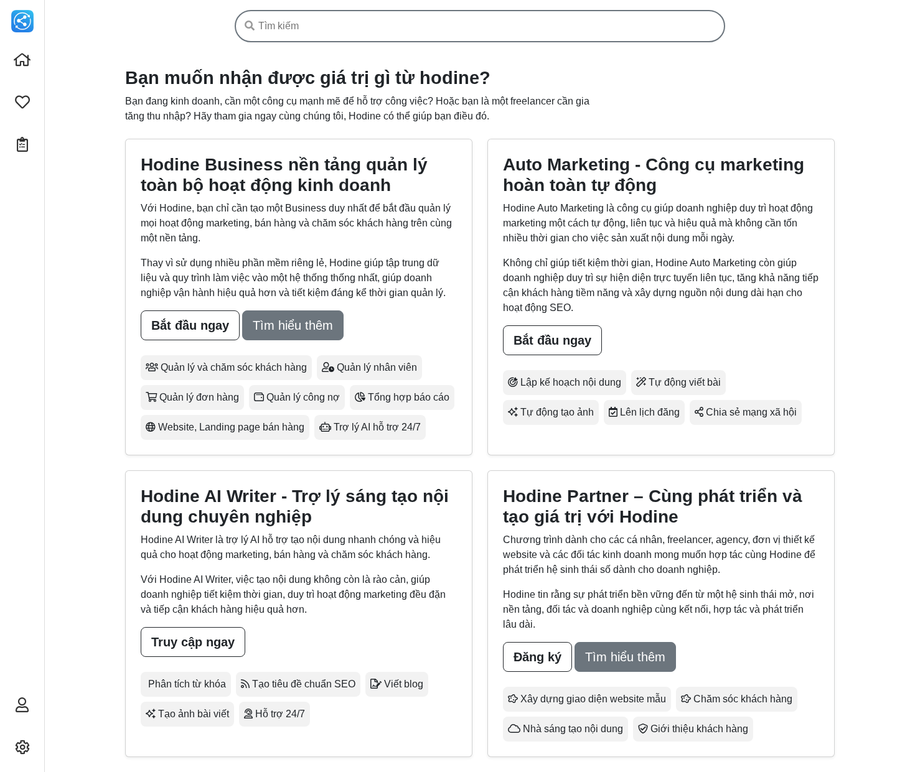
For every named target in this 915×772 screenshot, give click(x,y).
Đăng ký (537, 657)
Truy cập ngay (193, 642)
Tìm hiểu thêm (293, 325)
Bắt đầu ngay (190, 325)
